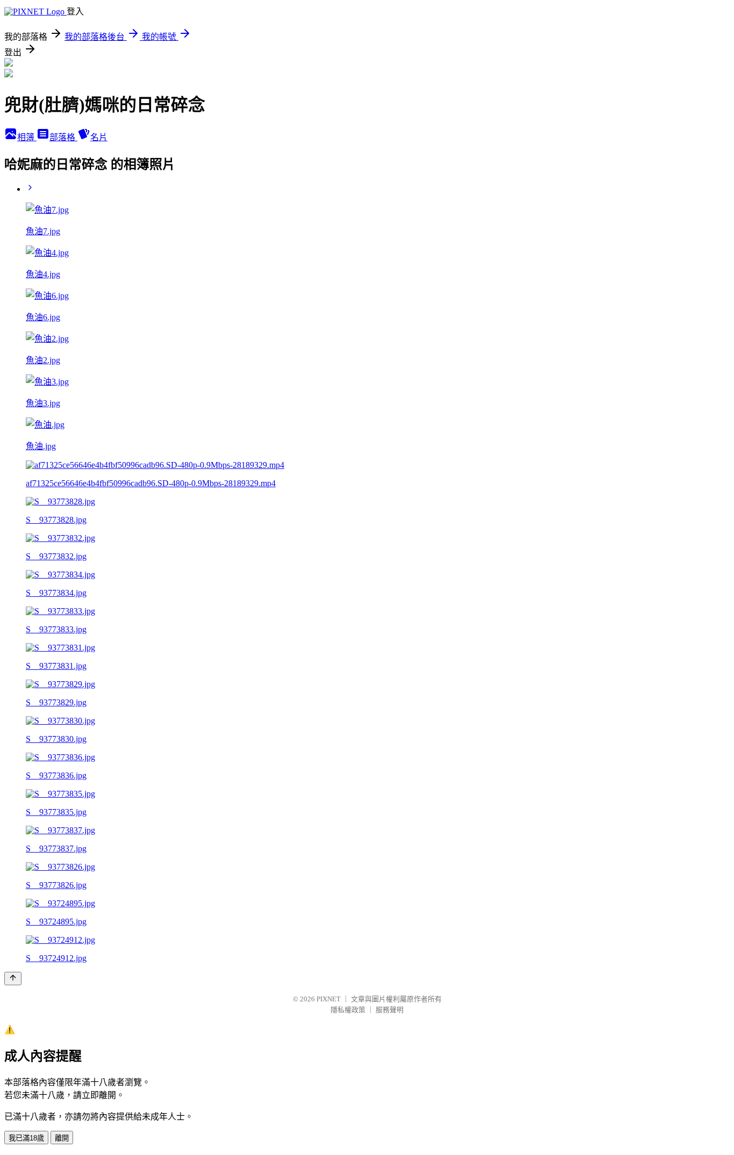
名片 (98, 137)
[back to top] (12, 978)
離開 (62, 1138)
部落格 (63, 137)
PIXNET (328, 999)
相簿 (27, 137)
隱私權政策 (347, 1010)
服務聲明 (390, 1010)
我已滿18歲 (26, 1138)
